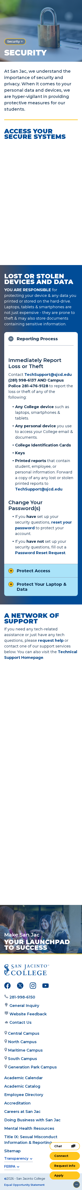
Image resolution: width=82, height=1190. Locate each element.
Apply (58, 1175)
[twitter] (20, 986)
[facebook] (7, 986)
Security (13, 41)
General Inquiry (24, 1005)
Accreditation (17, 1103)
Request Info (64, 1166)
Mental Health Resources (29, 1128)
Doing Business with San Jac (32, 1120)
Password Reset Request (40, 553)
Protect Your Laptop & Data (41, 587)
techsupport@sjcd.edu (32, 894)
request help (50, 640)
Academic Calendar (23, 1078)
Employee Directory (23, 1094)
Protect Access (33, 570)
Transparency (16, 1158)
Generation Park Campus (32, 1067)
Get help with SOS (27, 190)
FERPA (9, 1167)
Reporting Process (37, 338)
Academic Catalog (22, 1086)
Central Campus (23, 1033)
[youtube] (45, 986)
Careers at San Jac (22, 1111)
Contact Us (20, 1022)
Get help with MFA (27, 255)
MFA (14, 209)
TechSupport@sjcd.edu (38, 489)
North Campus (22, 1042)
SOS (14, 155)
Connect (61, 1156)
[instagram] (33, 986)
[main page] (16, 7)
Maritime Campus (25, 1050)
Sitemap (12, 1151)
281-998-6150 (22, 997)
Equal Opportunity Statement (24, 1184)
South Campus (22, 1058)
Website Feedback (28, 1014)
